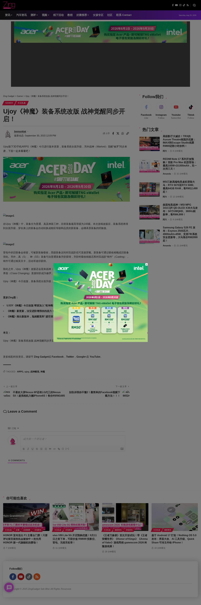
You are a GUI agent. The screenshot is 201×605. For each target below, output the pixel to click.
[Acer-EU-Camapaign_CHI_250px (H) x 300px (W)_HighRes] (100, 302)
